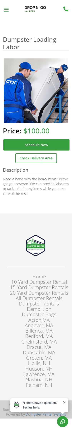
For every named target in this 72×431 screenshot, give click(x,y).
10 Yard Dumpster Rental (39, 281)
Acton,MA (39, 319)
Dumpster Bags (39, 314)
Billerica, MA (39, 330)
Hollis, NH (39, 363)
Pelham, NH (39, 384)
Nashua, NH (39, 379)
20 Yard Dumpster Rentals (39, 292)
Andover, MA (39, 325)
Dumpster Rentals (39, 303)
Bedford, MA (39, 336)
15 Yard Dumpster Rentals (39, 287)
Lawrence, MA (39, 374)
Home (39, 276)
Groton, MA (39, 357)
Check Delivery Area (36, 158)
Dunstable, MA (39, 352)
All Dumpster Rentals (39, 298)
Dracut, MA (39, 347)
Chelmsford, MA (39, 341)
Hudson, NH (39, 368)
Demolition (39, 308)
